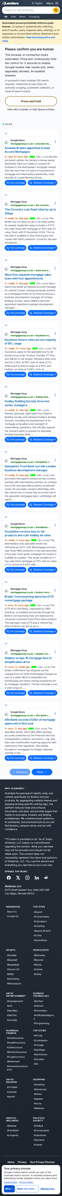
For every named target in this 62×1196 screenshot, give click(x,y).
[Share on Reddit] (46, 877)
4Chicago (39, 1045)
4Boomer (38, 960)
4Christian (12, 1087)
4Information (40, 1010)
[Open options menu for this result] (55, 141)
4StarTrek (12, 1015)
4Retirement (13, 1061)
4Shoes (38, 1094)
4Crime (37, 935)
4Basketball (13, 964)
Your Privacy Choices (42, 1162)
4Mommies (39, 955)
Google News (18, 140)
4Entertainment (15, 1001)
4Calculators (40, 921)
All (5, 16)
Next (40, 772)
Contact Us (13, 916)
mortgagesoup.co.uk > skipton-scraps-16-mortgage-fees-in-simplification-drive (31, 653)
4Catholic (12, 1092)
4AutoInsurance (15, 1038)
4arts (9, 1005)
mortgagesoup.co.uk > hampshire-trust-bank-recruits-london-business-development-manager (31, 462)
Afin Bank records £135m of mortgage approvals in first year (30, 721)
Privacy (22, 1162)
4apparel (38, 1098)
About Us (12, 911)
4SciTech (38, 1001)
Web (13, 16)
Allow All (9, 1188)
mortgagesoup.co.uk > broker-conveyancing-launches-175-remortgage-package (31, 592)
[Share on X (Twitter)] (18, 877)
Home (11, 1162)
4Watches (39, 1108)
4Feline (37, 974)
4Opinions (39, 1139)
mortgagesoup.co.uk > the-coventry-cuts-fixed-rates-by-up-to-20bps (31, 205)
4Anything (39, 926)
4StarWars (12, 1010)
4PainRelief (13, 1130)
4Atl (36, 1063)
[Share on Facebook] (9, 877)
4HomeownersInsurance (17, 1068)
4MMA (10, 974)
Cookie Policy (10, 1182)
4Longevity (12, 1135)
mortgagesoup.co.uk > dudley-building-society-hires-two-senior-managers (31, 397)
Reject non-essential (27, 1188)
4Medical (11, 1125)
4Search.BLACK (42, 930)
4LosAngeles (41, 1040)
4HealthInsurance (16, 1042)
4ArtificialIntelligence (44, 1017)
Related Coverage (43, 182)
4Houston (39, 1059)
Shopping (34, 16)
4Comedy (12, 1020)
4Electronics (40, 1089)
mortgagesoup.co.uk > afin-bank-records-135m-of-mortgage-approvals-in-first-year (31, 715)
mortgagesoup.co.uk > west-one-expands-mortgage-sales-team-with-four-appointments (31, 270)
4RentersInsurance (17, 1052)
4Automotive (40, 940)
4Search (38, 912)
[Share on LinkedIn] (37, 877)
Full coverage (17, 182)
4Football (11, 955)
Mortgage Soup (19, 201)
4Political (38, 1125)
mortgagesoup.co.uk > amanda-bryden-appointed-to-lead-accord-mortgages (31, 143)
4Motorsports (14, 983)
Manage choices (49, 1188)
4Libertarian (40, 1135)
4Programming (41, 1023)
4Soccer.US (13, 969)
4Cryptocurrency (16, 1056)
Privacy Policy (26, 1182)
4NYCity (38, 1035)
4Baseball (12, 960)
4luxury (38, 1103)
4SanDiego (39, 1049)
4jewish (11, 1096)
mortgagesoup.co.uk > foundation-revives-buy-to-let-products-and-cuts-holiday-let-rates (31, 527)
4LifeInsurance (15, 1047)
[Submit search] (56, 10)
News (22, 16)
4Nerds (38, 964)
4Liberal (38, 1144)
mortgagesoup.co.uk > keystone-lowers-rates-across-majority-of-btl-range (31, 335)
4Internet (38, 1005)
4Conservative (41, 916)
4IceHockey (13, 978)
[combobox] (28, 10)
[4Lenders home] (10, 3)
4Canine (38, 969)
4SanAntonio (40, 1054)
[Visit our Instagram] (27, 877)
